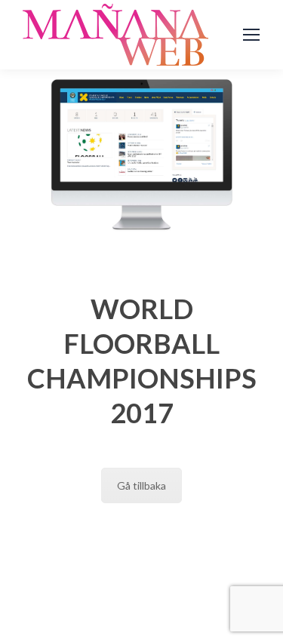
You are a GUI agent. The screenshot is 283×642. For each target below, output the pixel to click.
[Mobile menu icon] (251, 35)
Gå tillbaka (141, 485)
